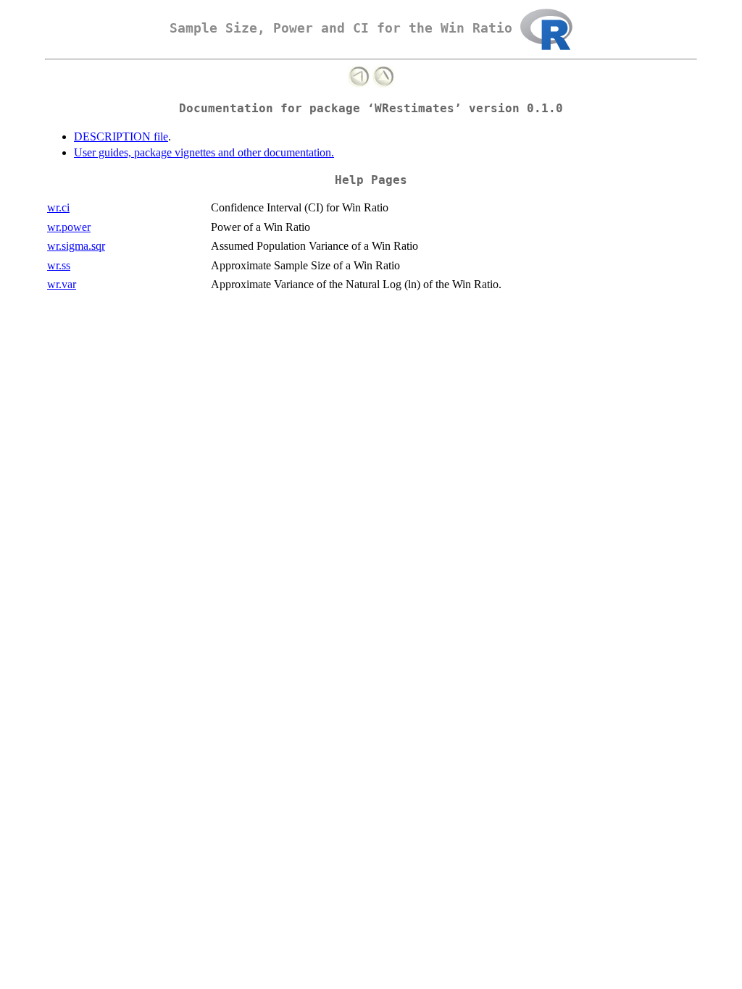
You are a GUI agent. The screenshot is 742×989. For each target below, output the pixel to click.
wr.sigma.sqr (76, 246)
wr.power (69, 227)
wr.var (61, 284)
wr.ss (58, 265)
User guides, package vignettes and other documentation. (204, 152)
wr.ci (58, 207)
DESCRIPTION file (121, 136)
